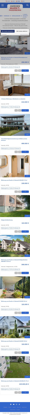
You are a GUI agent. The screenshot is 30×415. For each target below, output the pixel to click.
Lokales (14, 407)
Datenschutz (12, 409)
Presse (9, 407)
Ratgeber (5, 407)
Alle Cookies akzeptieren (8, 31)
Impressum (24, 407)
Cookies (18, 409)
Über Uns (19, 407)
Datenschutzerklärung (24, 34)
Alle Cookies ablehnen (21, 31)
